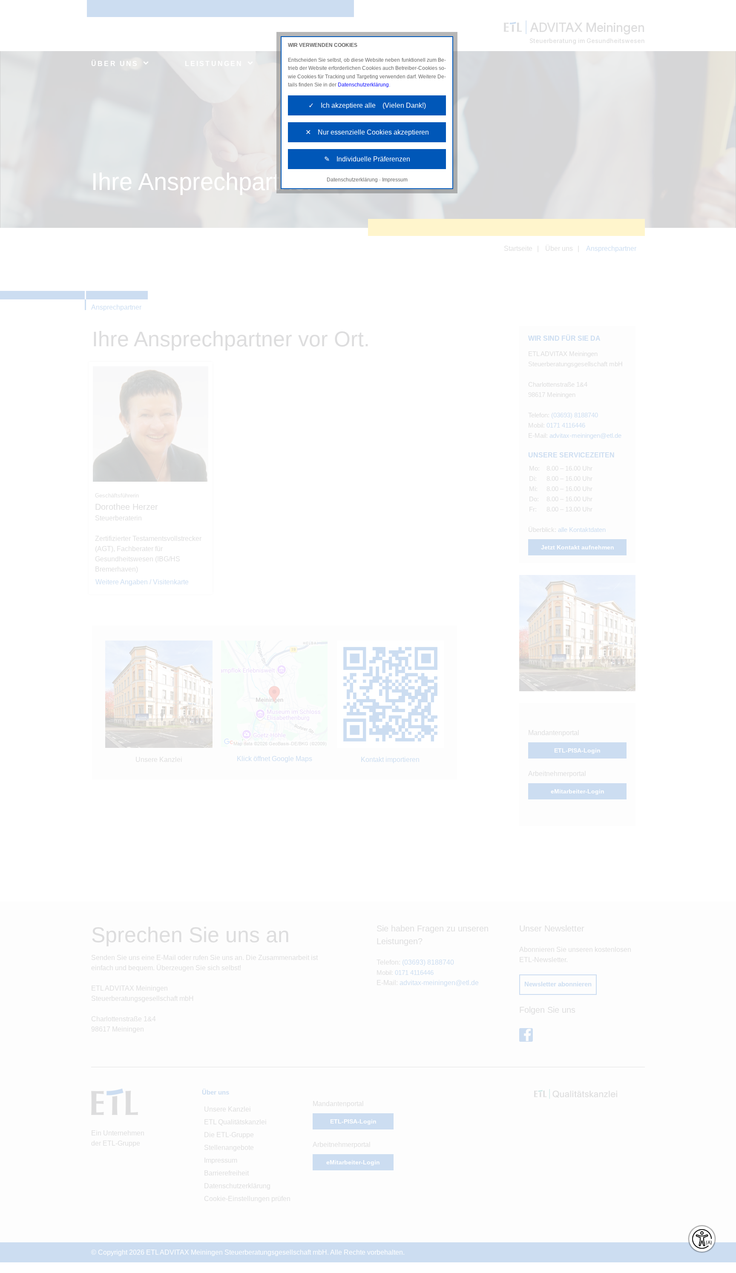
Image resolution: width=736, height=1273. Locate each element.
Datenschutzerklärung (363, 85)
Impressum (395, 180)
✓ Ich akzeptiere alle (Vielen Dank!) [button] (367, 105)
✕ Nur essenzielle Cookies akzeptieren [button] (367, 132)
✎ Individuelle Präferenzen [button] (367, 159)
